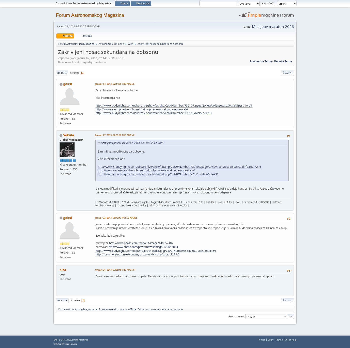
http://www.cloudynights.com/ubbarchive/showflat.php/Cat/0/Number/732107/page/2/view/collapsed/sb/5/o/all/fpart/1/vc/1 (173, 105)
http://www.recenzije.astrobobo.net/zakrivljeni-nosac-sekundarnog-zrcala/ (141, 109)
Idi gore (62, 300)
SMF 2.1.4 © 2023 (62, 339)
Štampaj (287, 72)
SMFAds (57, 344)
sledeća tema (283, 61)
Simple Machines (80, 339)
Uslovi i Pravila (275, 339)
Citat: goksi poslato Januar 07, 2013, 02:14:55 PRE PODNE (132, 143)
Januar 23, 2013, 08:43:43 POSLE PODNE (116, 217)
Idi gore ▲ (291, 339)
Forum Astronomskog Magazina (90, 15)
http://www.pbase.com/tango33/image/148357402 (141, 243)
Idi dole (62, 72)
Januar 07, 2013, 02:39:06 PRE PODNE (114, 135)
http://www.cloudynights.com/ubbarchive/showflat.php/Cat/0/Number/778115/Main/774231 (153, 113)
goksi (67, 84)
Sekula (68, 135)
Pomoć (261, 339)
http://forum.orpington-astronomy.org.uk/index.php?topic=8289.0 (137, 254)
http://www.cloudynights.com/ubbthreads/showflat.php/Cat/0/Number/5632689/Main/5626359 (155, 251)
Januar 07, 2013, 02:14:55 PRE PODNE (114, 83)
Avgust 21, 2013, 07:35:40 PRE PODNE (114, 269)
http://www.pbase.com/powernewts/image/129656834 (143, 247)
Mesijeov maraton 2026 (273, 26)
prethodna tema (261, 61)
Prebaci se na (236, 316)
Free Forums (71, 344)
